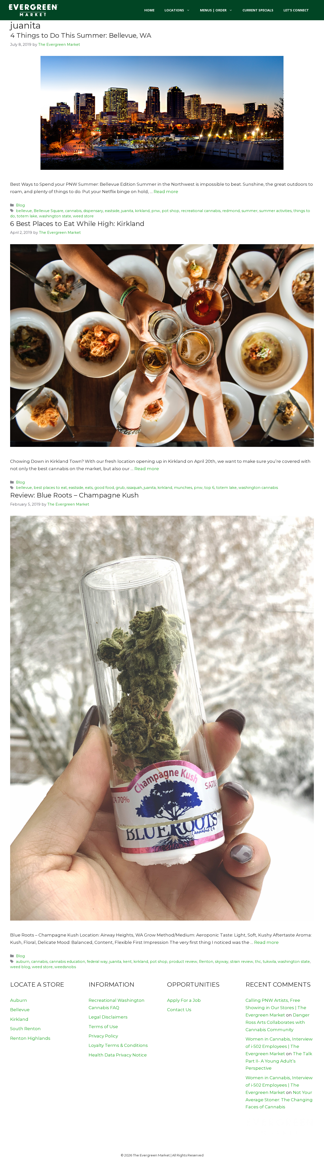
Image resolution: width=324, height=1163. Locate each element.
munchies (183, 487)
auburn (22, 961)
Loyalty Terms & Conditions (118, 1045)
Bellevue (20, 1009)
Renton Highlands (30, 1038)
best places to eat (50, 487)
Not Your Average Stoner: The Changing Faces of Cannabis (279, 1100)
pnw (155, 211)
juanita (127, 211)
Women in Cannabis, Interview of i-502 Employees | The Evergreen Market (279, 1046)
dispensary (93, 211)
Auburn (18, 1000)
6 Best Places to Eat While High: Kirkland (77, 224)
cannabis (73, 211)
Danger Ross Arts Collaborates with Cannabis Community (278, 1022)
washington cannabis (258, 487)
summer (249, 211)
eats (89, 487)
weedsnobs (65, 967)
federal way (97, 961)
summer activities (275, 211)
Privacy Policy (103, 1036)
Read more (166, 191)
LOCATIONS (174, 10)
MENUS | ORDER (213, 10)
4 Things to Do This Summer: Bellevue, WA (80, 35)
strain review (241, 961)
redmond (231, 211)
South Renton (25, 1028)
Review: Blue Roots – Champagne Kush (74, 495)
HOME (149, 10)
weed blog (20, 967)
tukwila (269, 961)
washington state (55, 216)
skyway (221, 961)
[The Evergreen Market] (33, 10)
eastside (112, 211)
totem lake (27, 216)
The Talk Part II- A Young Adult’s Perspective (279, 1061)
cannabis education (67, 961)
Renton (206, 961)
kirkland (142, 211)
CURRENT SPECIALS (257, 10)
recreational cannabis (200, 211)
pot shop (170, 211)
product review (183, 961)
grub (120, 487)
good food (104, 487)
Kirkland (19, 1019)
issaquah (134, 487)
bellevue (24, 211)
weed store (83, 216)
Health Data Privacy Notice (118, 1054)
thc (258, 961)
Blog (20, 205)
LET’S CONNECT (296, 10)
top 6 (209, 487)
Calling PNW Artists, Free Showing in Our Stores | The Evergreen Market (276, 1007)
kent (127, 961)
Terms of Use (103, 1026)
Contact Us (179, 1009)
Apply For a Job (184, 1000)
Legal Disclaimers (108, 1017)
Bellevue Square (48, 211)
